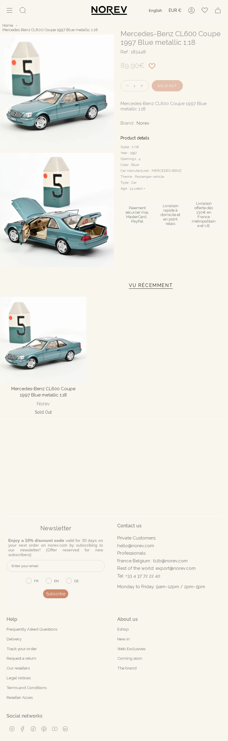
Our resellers (18, 668)
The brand (127, 668)
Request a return (21, 658)
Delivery (14, 639)
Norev (143, 123)
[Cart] (218, 10)
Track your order (22, 648)
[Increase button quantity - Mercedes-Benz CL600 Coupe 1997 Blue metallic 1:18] (143, 86)
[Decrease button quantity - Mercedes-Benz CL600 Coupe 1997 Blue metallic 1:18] (126, 86)
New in (123, 639)
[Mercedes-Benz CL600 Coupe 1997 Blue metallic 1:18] (43, 340)
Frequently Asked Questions (32, 629)
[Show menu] (9, 10)
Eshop (123, 629)
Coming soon (129, 658)
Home (7, 25)
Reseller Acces (20, 697)
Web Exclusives (131, 648)
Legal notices (19, 677)
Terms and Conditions (27, 687)
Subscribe (55, 593)
